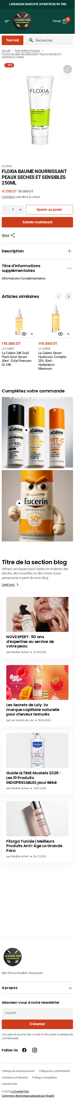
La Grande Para (20, 1091)
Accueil (6, 50)
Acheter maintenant (37, 222)
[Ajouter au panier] (31, 333)
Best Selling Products (27, 50)
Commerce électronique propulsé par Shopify (28, 1095)
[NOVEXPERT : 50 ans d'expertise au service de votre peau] (37, 626)
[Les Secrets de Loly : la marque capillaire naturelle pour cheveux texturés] (37, 694)
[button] (6, 21)
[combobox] (53, 40)
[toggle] (69, 251)
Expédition (8, 197)
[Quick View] (24, 333)
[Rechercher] (29, 40)
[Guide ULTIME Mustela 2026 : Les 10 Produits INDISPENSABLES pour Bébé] (37, 762)
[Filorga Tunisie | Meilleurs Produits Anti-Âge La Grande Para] (37, 830)
